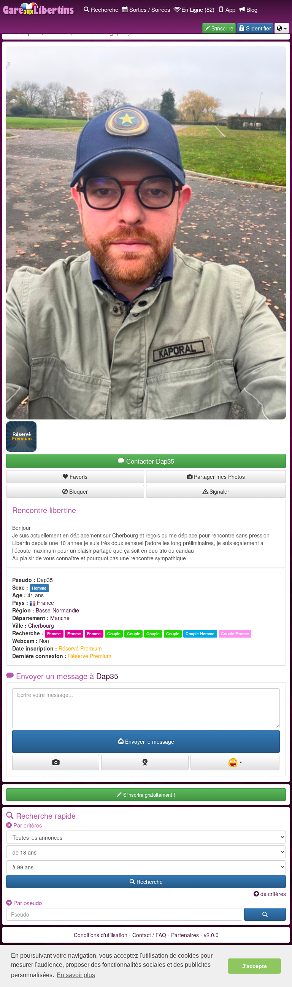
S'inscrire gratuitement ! (148, 794)
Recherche (103, 9)
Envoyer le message (149, 741)
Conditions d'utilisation (100, 935)
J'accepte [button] (254, 966)
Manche (60, 618)
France (44, 602)
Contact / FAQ (149, 935)
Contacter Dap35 (149, 461)
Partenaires (185, 935)
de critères (272, 894)
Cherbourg (41, 625)
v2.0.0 (211, 935)
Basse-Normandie (57, 610)
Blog (251, 9)
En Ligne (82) (197, 9)
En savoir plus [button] (76, 975)
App (229, 9)
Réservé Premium (80, 648)
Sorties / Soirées (149, 9)
